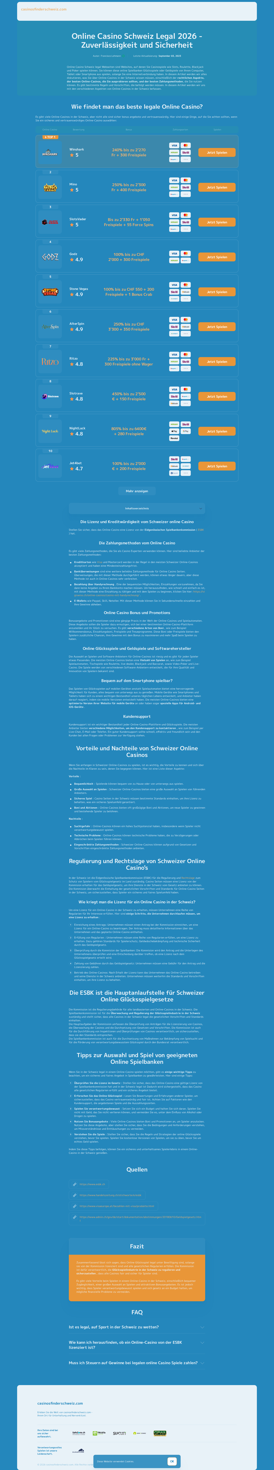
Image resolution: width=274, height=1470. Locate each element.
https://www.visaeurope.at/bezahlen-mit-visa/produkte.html (117, 1206)
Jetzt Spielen (217, 152)
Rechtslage (188, 878)
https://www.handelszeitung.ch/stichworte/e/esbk (110, 1195)
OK (172, 1461)
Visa (99, 562)
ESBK (201, 530)
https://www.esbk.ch (92, 1184)
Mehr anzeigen (137, 491)
